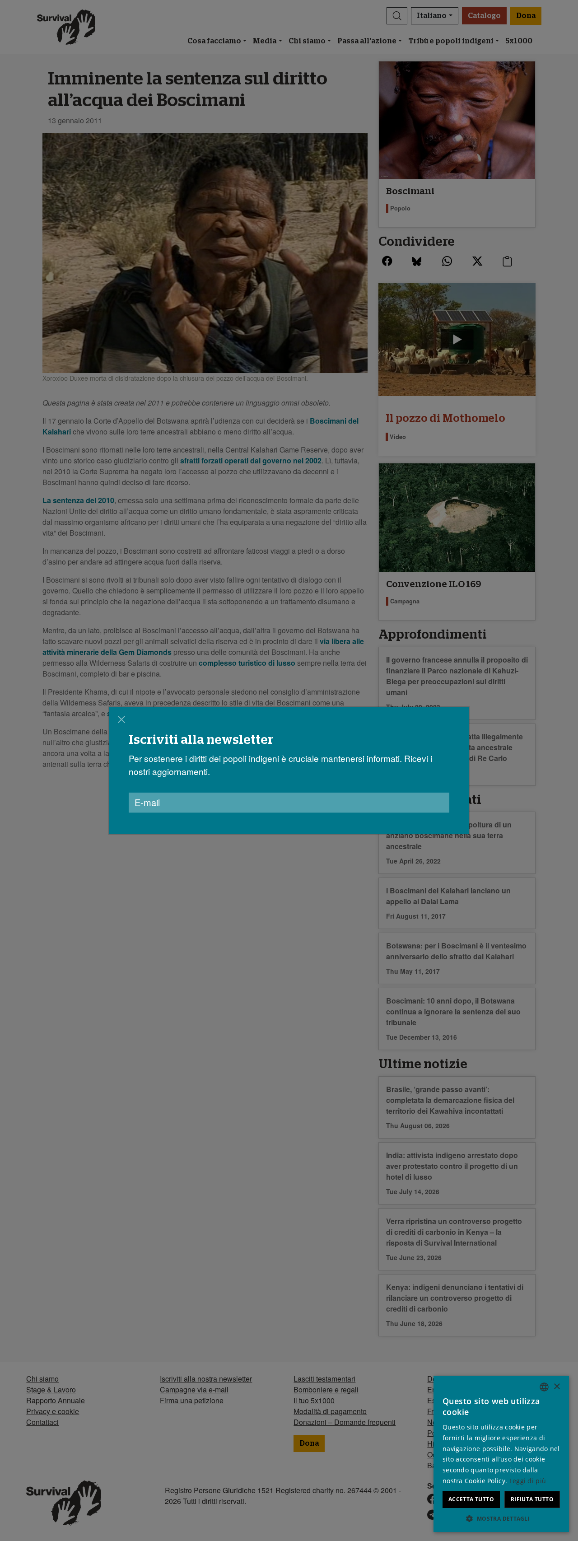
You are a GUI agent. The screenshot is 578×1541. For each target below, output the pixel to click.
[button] (501, 1518)
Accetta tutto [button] (471, 1499)
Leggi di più (527, 1480)
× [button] (556, 1386)
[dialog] (289, 770)
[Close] (121, 719)
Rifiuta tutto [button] (532, 1499)
